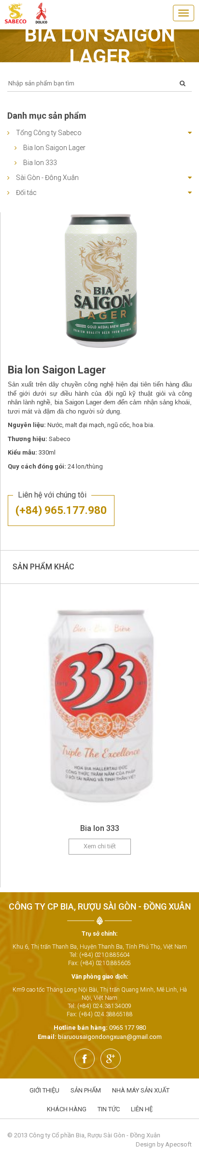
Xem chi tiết (100, 846)
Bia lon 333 (40, 162)
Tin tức (109, 1109)
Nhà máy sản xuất (141, 1090)
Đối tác (26, 192)
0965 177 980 (127, 1027)
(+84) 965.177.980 (61, 510)
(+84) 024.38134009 (104, 1006)
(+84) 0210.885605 (105, 963)
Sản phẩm (86, 1090)
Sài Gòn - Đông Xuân (47, 177)
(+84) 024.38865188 (106, 1014)
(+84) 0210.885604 (104, 955)
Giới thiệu (44, 1090)
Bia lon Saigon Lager (54, 148)
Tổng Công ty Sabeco (49, 133)
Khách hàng (66, 1109)
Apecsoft (178, 1144)
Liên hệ (142, 1109)
